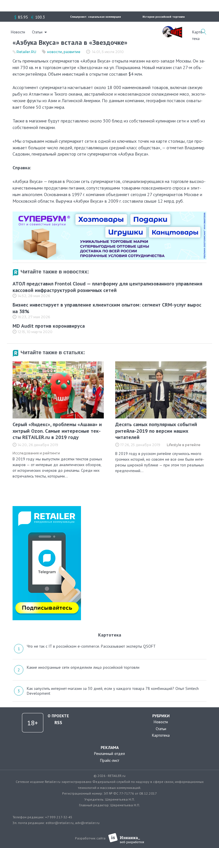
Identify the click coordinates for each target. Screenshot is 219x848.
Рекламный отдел (109, 753)
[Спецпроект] (172, 29)
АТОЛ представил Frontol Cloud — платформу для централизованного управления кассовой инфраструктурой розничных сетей (107, 286)
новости (54, 52)
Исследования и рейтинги (36, 453)
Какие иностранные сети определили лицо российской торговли (83, 667)
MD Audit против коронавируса (49, 326)
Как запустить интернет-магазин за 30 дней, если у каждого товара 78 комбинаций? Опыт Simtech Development (113, 691)
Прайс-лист (109, 760)
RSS (58, 722)
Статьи (37, 32)
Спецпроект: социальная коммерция (95, 17)
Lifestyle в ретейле (183, 445)
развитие (72, 52)
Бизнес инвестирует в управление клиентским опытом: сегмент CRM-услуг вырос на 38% (107, 308)
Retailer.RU (26, 52)
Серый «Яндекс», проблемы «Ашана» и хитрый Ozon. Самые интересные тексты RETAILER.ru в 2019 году (57, 430)
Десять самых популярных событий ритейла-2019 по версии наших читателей (156, 430)
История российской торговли (164, 17)
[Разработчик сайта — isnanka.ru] (126, 838)
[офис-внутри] (109, 214)
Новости (18, 32)
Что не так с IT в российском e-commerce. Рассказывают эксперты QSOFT (91, 646)
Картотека (161, 735)
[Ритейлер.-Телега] (47, 508)
